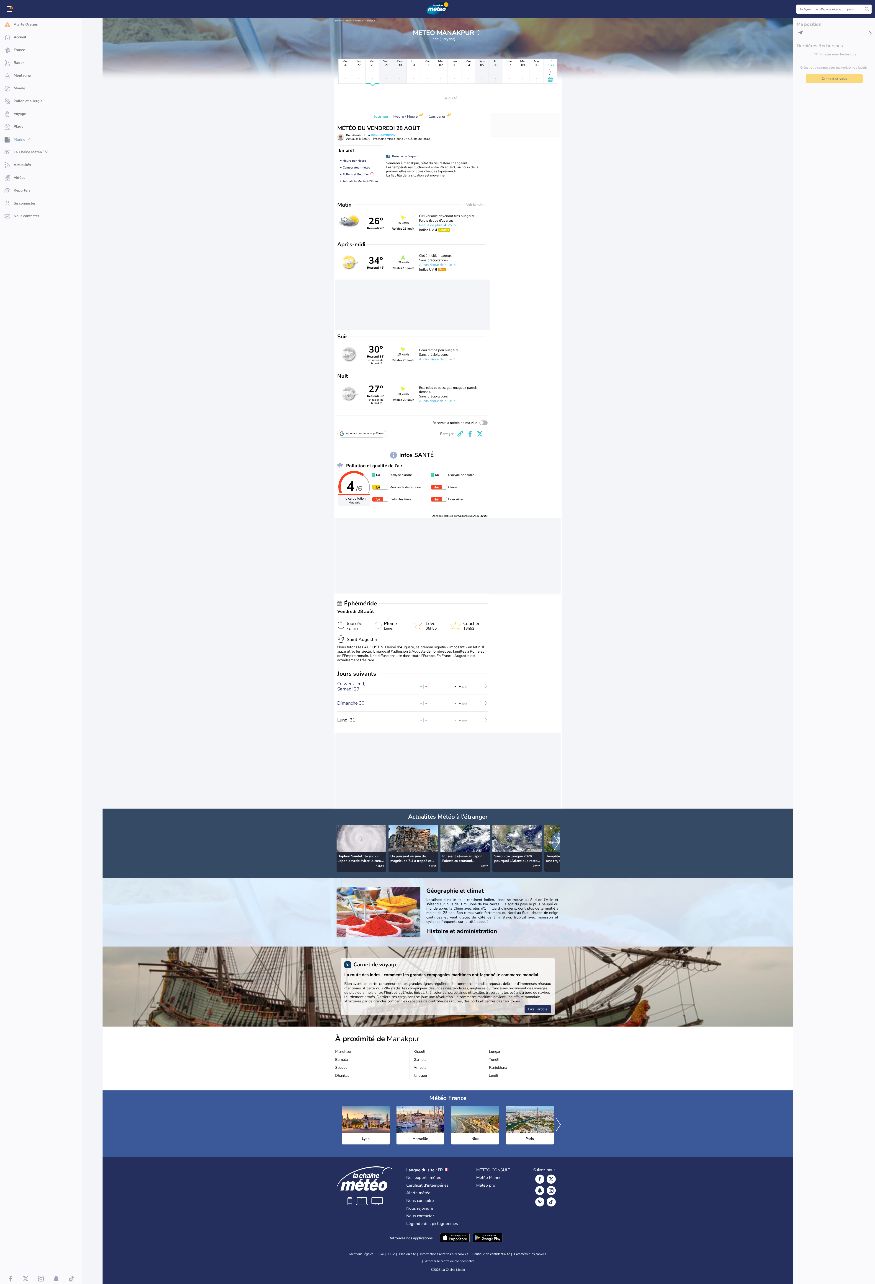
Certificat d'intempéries (427, 1185)
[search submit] (867, 9)
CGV (391, 1254)
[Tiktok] (551, 1201)
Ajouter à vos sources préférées (365, 433)
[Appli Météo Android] (487, 1238)
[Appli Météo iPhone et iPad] (455, 1238)
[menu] (10, 9)
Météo (338, 20)
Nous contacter (420, 1216)
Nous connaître (420, 1200)
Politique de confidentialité (491, 1254)
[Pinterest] (539, 1201)
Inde (347, 20)
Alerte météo (418, 1193)
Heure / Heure (406, 116)
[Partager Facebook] (470, 434)
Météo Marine (489, 1177)
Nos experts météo (423, 1177)
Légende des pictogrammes (432, 1223)
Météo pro (485, 1185)
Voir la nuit (474, 204)
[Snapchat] (539, 1190)
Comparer (437, 116)
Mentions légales (361, 1254)
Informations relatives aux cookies (444, 1254)
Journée (381, 116)
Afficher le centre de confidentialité (449, 1261)
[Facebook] (539, 1179)
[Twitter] (551, 1179)
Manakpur (370, 20)
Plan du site (407, 1254)
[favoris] (478, 33)
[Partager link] (460, 434)
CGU (381, 1254)
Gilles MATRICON (383, 135)
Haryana (357, 20)
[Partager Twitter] (480, 434)
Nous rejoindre (419, 1208)
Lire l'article (538, 1009)
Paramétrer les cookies (530, 1254)
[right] (556, 843)
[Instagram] (551, 1190)
